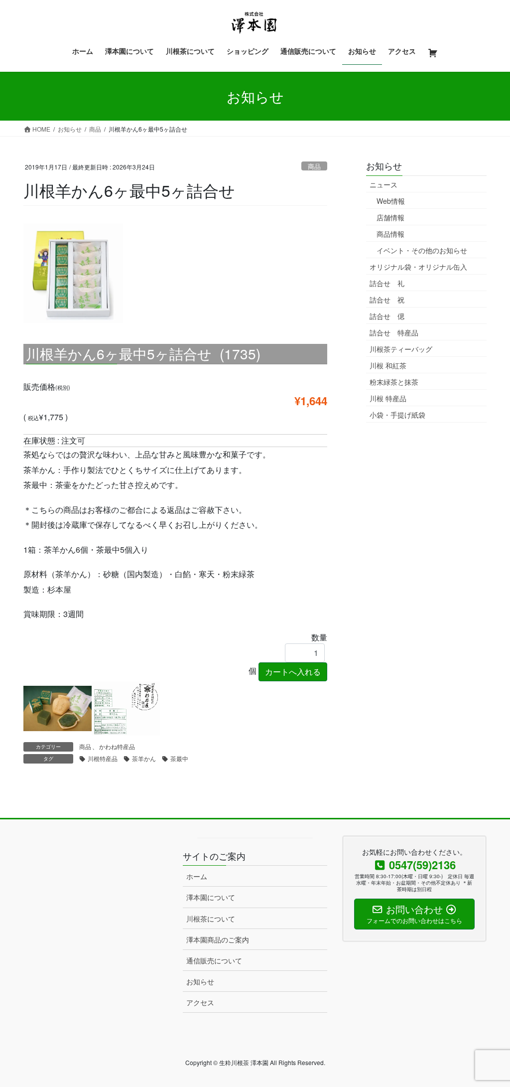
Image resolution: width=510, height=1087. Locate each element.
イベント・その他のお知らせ (422, 250)
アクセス (200, 1002)
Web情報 (391, 201)
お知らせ (200, 981)
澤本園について (210, 897)
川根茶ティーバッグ (401, 349)
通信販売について (214, 960)
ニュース (383, 184)
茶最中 (179, 758)
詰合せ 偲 (387, 316)
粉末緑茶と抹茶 (394, 382)
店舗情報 (390, 217)
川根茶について (210, 919)
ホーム (196, 876)
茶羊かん (144, 758)
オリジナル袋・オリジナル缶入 (418, 267)
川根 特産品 (388, 398)
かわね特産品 (117, 746)
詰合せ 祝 (387, 300)
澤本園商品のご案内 (217, 939)
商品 (314, 166)
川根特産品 (103, 758)
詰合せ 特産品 (394, 332)
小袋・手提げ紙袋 (397, 415)
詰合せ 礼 (387, 283)
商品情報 (390, 234)
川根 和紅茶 (388, 365)
